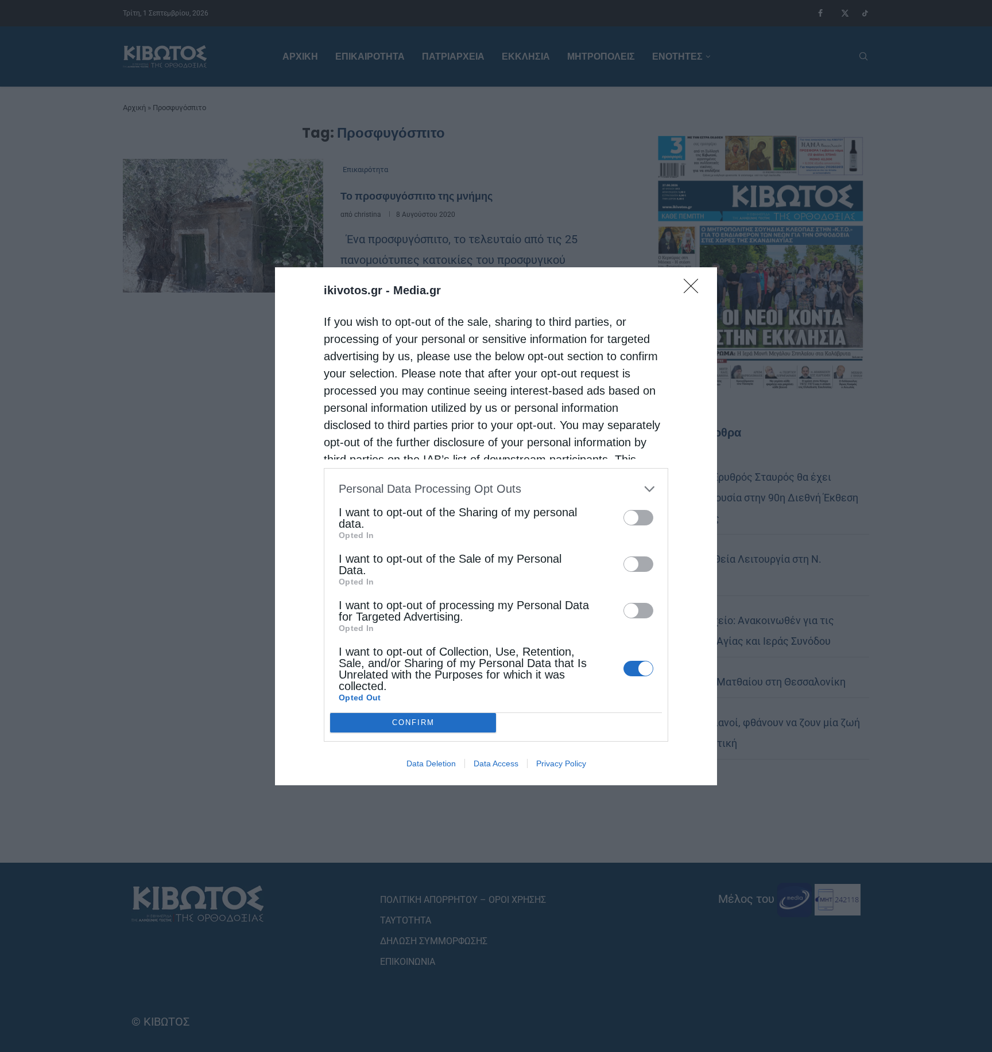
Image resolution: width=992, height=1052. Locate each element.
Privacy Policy (561, 763)
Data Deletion (431, 763)
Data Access (496, 763)
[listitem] (496, 489)
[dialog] (496, 526)
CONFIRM (413, 722)
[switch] (638, 517)
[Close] (695, 290)
